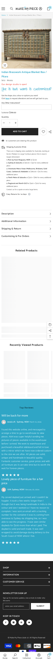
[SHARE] (49, 131)
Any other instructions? (10, 103)
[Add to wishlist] (43, 131)
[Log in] (40, 9)
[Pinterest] (21, 622)
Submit (40, 606)
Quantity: (5, 117)
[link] (26, 331)
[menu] (3, 8)
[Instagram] (13, 622)
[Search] (11, 8)
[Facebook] (6, 622)
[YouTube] (29, 622)
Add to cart (20, 131)
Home (3, 15)
